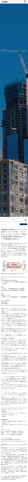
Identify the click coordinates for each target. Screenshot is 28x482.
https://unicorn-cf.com (13, 246)
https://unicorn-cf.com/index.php (8, 479)
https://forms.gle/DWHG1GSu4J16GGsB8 (10, 439)
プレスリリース (23, 224)
